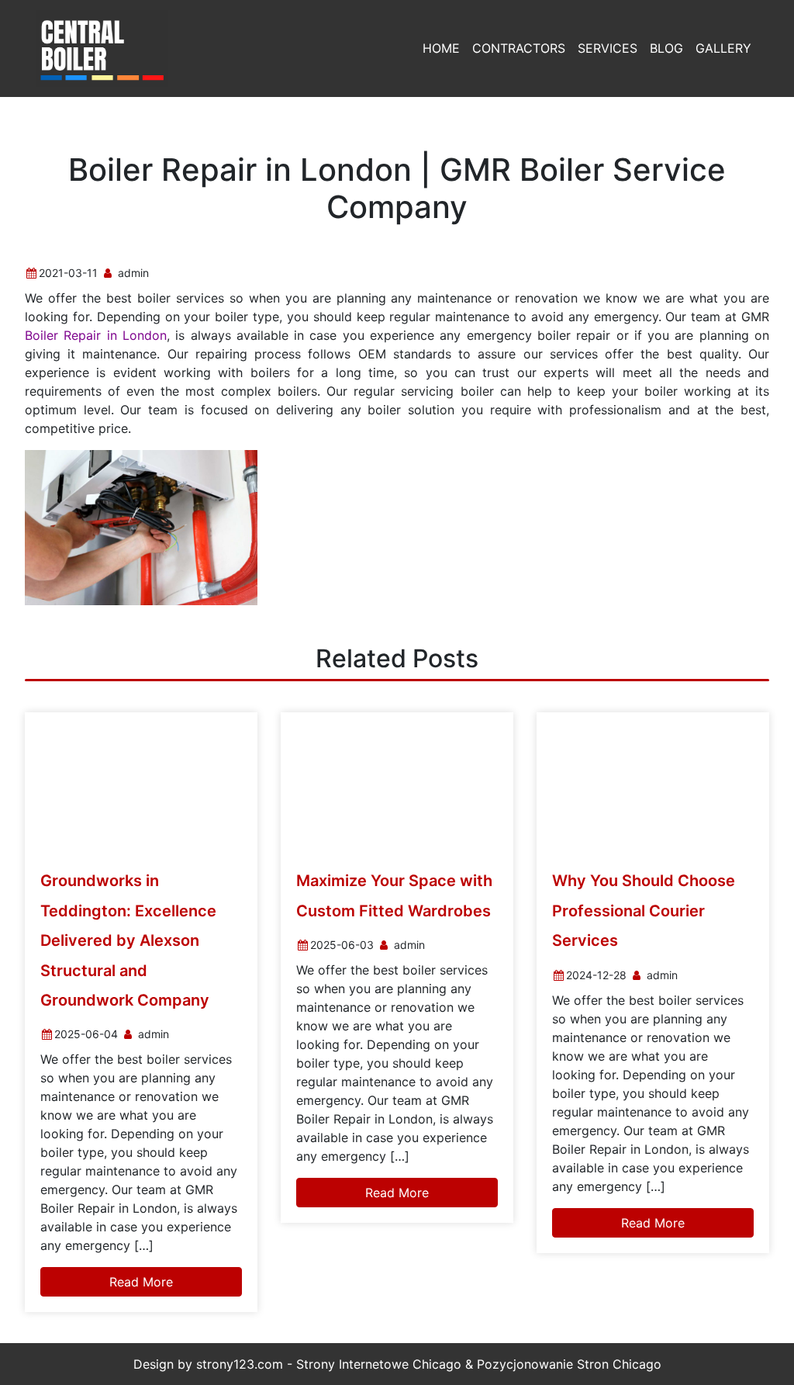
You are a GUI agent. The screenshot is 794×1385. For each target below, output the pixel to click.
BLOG (666, 48)
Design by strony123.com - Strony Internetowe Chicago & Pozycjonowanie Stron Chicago (397, 1364)
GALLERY (723, 48)
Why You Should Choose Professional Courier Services (643, 910)
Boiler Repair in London (96, 335)
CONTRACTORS (518, 48)
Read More (141, 1282)
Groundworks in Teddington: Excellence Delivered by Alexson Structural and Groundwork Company (128, 940)
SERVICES (607, 48)
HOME (441, 48)
